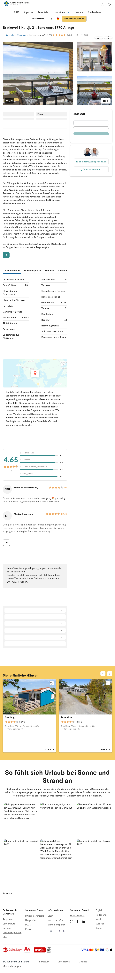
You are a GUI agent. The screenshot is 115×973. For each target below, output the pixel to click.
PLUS (16, 12)
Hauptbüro (30, 920)
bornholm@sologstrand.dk (92, 161)
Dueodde (66, 717)
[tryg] (40, 951)
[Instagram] (71, 921)
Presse (28, 929)
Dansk (99, 928)
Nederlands (101, 914)
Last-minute (38, 18)
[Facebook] (77, 921)
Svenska (100, 923)
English (99, 910)
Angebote (28, 12)
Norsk (98, 919)
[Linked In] (83, 921)
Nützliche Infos (55, 920)
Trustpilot (8, 893)
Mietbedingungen (12, 966)
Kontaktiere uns (77, 915)
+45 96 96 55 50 (92, 169)
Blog (5, 937)
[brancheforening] (12, 951)
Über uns (78, 12)
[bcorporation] (49, 951)
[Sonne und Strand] (17, 4)
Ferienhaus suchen (74, 18)
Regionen (7, 928)
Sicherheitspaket (56, 924)
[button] (21, 820)
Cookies (83, 961)
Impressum (43, 961)
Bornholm (10, 35)
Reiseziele (43, 12)
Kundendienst (95, 12)
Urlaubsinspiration (12, 932)
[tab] (19, 713)
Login (50, 915)
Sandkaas (21, 35)
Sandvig (10, 717)
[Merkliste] (109, 5)
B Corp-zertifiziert (34, 915)
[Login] (102, 5)
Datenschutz (64, 961)
